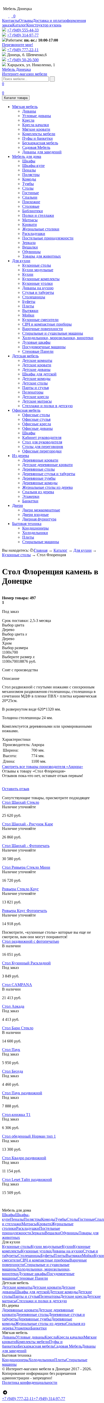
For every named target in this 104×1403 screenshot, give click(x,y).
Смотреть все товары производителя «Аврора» (42, 766)
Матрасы (30, 220)
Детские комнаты (37, 360)
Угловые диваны (36, 116)
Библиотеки (32, 211)
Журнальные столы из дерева (47, 487)
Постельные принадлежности (47, 238)
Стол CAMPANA (17, 985)
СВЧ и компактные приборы (47, 324)
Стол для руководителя (42, 442)
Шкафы (28, 161)
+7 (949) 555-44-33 (23, 30)
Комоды (29, 179)
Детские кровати (36, 365)
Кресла (28, 120)
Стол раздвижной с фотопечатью (30, 941)
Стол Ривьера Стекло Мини (26, 867)
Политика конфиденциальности (29, 1382)
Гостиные (30, 193)
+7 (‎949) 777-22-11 (23, 50)
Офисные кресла (36, 424)
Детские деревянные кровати (47, 465)
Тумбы (28, 184)
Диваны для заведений (42, 152)
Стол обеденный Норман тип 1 (29, 1136)
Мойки (28, 315)
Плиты (28, 306)
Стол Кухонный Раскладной (26, 963)
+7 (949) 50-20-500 (23, 60)
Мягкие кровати (36, 129)
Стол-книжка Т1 (16, 1114)
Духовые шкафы (36, 342)
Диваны (29, 111)
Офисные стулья (36, 419)
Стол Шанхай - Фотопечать (25, 846)
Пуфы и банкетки (37, 138)
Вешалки (30, 247)
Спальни (29, 197)
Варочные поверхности (42, 329)
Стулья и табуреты (38, 292)
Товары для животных (41, 256)
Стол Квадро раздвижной (24, 1158)
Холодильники (35, 533)
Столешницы (33, 297)
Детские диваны (36, 369)
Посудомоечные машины (44, 347)
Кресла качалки (35, 125)
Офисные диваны (37, 428)
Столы (28, 188)
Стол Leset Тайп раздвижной (27, 1179)
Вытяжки (30, 310)
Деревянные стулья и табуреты (48, 474)
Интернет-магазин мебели (24, 71)
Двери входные (35, 514)
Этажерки (30, 496)
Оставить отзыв (15, 789)
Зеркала (29, 242)
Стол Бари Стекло (17, 1028)
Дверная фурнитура (39, 519)
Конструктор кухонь (43, 25)
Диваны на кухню (38, 288)
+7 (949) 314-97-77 (23, 35)
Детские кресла (35, 397)
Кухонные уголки (37, 283)
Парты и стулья (35, 387)
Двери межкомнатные (41, 510)
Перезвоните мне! (17, 45)
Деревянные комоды (40, 483)
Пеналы (29, 170)
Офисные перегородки (42, 451)
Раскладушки (33, 233)
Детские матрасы (37, 401)
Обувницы (31, 252)
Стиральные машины (40, 542)
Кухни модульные (37, 270)
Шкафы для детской (39, 374)
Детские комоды (36, 378)
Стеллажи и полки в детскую (47, 406)
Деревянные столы (38, 469)
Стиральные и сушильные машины (52, 333)
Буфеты (28, 301)
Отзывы (26, 20)
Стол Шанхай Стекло (20, 802)
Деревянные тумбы (39, 478)
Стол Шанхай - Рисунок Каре (27, 824)
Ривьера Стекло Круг (20, 889)
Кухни (27, 274)
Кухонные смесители (40, 320)
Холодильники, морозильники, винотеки (57, 338)
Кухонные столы (36, 265)
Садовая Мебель (36, 147)
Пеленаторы (32, 392)
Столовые (30, 206)
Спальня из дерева (38, 492)
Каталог (19, 25)
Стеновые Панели (38, 351)
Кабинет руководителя (41, 437)
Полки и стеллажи (38, 215)
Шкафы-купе (33, 165)
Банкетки (30, 501)
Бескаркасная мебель (40, 143)
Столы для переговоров (42, 446)
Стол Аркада (13, 1006)
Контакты (10, 20)
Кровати (29, 224)
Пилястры (31, 174)
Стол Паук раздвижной (22, 1093)
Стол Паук (11, 1049)
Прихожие (31, 202)
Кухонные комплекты (41, 279)
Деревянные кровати (40, 460)
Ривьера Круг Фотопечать (24, 910)
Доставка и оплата (49, 20)
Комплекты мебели (38, 134)
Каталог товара (16, 98)
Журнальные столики (40, 229)
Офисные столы (36, 415)
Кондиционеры (35, 528)
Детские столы (35, 383)
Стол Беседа (12, 1071)
